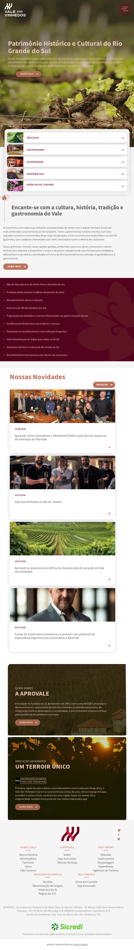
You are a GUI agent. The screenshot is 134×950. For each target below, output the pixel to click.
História (47, 882)
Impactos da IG (47, 890)
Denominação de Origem (47, 886)
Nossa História (28, 855)
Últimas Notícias (67, 862)
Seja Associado (67, 858)
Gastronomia (106, 858)
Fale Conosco (28, 870)
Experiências (105, 866)
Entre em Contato (86, 882)
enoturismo (106, 847)
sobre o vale (28, 847)
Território (28, 862)
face (118, 834)
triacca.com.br (80, 944)
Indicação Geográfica (48, 874)
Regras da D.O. (48, 893)
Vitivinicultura (28, 858)
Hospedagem (106, 862)
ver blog (102, 384)
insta (119, 839)
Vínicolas (105, 855)
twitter (119, 830)
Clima (28, 866)
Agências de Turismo (106, 870)
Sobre (67, 855)
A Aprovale (67, 847)
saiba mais (27, 73)
